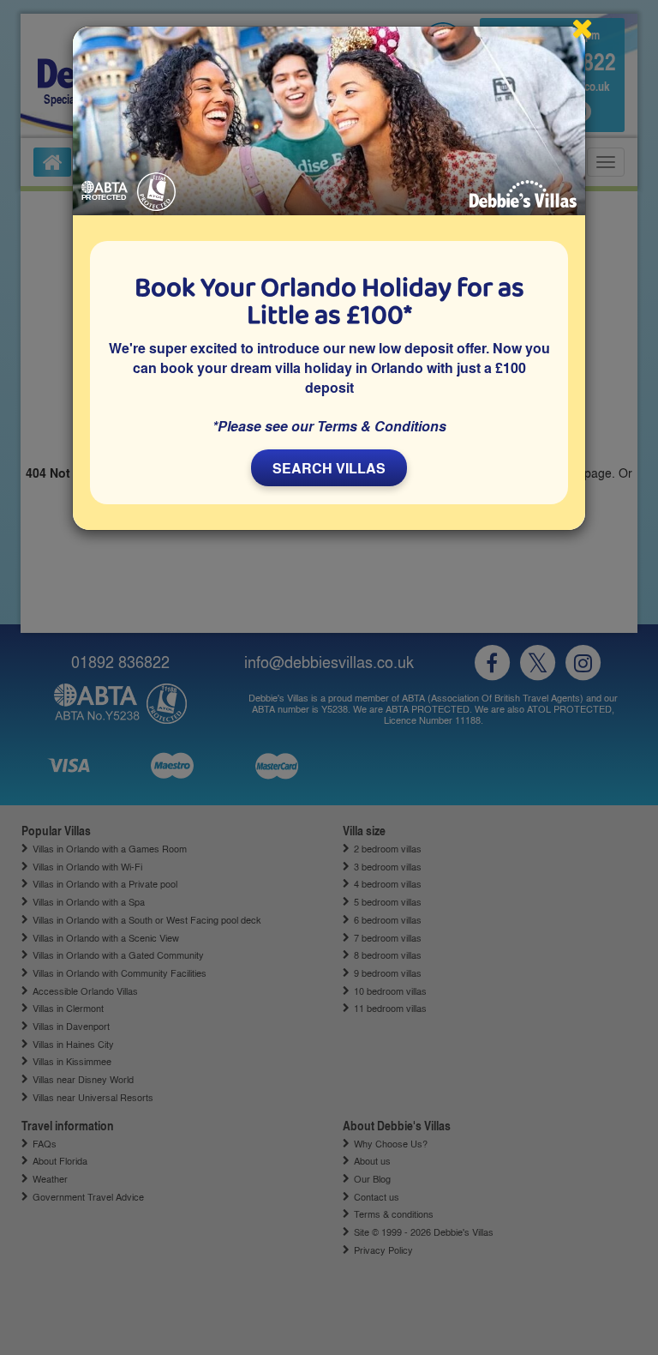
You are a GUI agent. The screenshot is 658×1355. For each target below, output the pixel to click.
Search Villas (329, 468)
